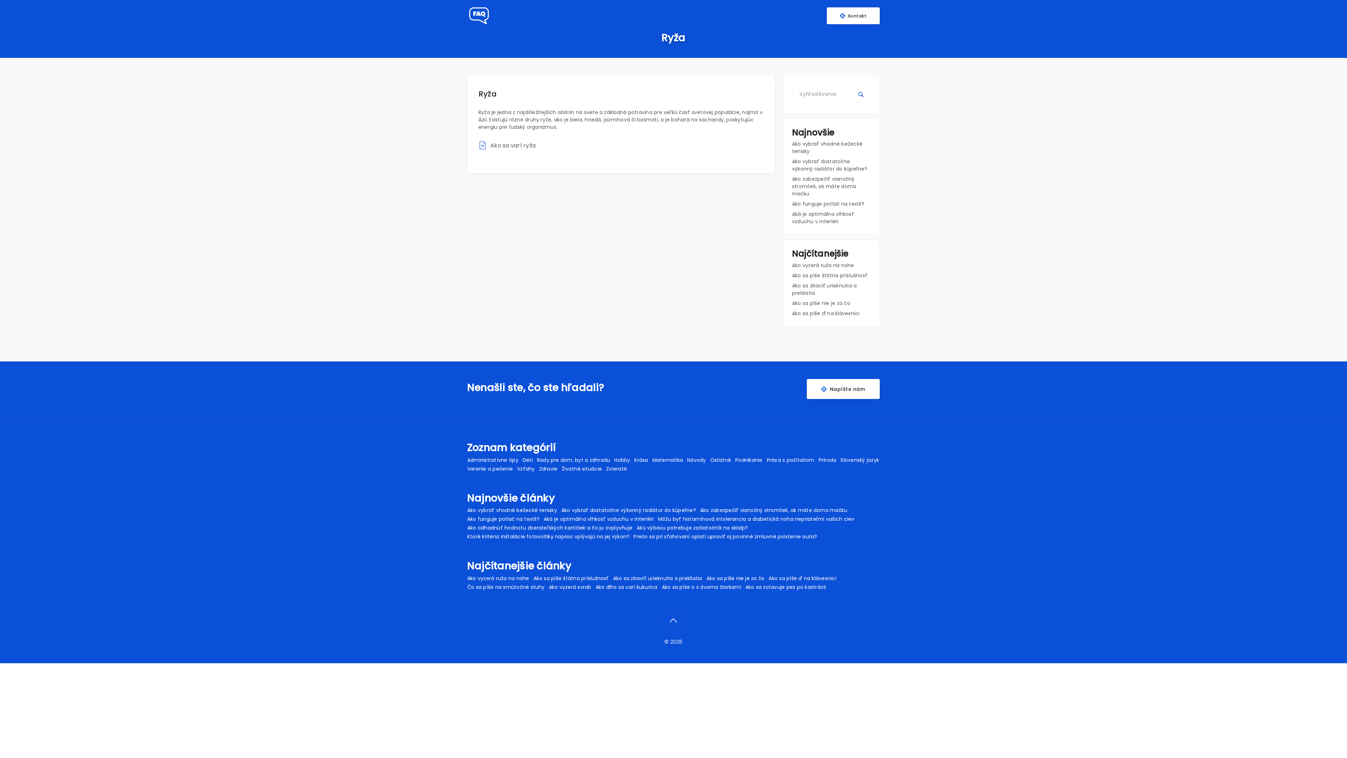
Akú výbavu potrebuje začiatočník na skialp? (692, 527)
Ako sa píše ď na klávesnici (825, 313)
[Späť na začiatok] (673, 621)
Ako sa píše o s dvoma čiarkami (701, 587)
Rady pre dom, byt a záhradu (573, 460)
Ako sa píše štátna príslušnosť (829, 275)
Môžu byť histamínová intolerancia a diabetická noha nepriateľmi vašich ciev (756, 519)
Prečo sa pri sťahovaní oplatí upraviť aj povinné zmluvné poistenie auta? (725, 536)
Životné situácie (582, 468)
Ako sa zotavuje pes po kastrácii (785, 587)
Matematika (667, 460)
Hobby (622, 460)
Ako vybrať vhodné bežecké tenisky (512, 510)
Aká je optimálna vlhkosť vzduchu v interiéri (823, 218)
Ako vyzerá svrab (570, 587)
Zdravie (548, 468)
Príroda (828, 460)
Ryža (487, 94)
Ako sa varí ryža (513, 145)
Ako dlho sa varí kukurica (627, 587)
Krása (641, 460)
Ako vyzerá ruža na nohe (823, 265)
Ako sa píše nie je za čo (821, 303)
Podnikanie (748, 460)
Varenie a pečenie (490, 468)
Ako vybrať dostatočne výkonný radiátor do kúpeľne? (829, 165)
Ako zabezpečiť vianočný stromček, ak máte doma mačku (824, 186)
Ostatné (720, 460)
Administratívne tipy (492, 460)
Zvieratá (616, 468)
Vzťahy (526, 468)
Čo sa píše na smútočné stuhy (506, 587)
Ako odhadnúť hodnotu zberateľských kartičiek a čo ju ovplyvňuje (549, 527)
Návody (696, 460)
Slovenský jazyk (859, 460)
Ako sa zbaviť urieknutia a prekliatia (657, 578)
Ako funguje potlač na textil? (828, 203)
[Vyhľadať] (861, 94)
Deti (528, 460)
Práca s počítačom (791, 460)
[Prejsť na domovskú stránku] (478, 16)
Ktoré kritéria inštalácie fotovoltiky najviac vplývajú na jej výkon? (548, 536)
